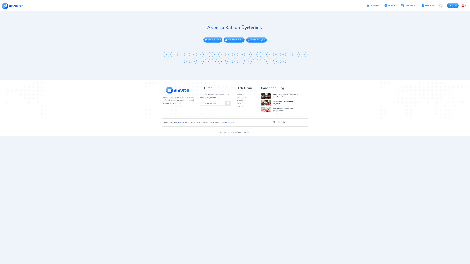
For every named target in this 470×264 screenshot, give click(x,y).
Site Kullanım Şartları (205, 122)
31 (255, 61)
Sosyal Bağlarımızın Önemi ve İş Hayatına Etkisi (285, 95)
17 (283, 54)
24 (207, 61)
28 (235, 61)
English (231, 122)
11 (242, 54)
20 (303, 54)
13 (255, 54)
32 (262, 61)
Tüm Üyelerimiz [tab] (214, 39)
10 (235, 54)
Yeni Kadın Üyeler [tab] (235, 39)
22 (194, 61)
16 (276, 54)
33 (269, 61)
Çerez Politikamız (170, 122)
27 (228, 61)
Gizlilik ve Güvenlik (187, 122)
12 (248, 54)
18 (290, 54)
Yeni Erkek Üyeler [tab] (257, 39)
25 (214, 61)
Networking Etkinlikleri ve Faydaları (283, 102)
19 (296, 54)
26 (221, 61)
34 (276, 61)
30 (248, 61)
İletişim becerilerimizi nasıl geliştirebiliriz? (283, 109)
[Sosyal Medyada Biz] (275, 122)
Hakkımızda (241, 100)
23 (201, 61)
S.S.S (238, 103)
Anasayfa (240, 94)
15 (269, 54)
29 (242, 61)
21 (187, 61)
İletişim (239, 106)
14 (262, 54)
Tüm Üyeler (241, 97)
